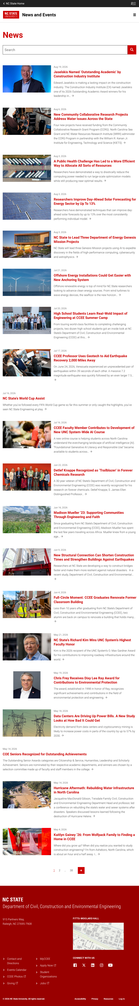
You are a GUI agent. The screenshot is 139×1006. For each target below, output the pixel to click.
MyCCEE (45, 958)
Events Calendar (16, 969)
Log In (122, 999)
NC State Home (15, 3)
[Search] (132, 49)
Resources (108, 999)
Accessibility (80, 999)
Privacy (95, 999)
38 (71, 870)
